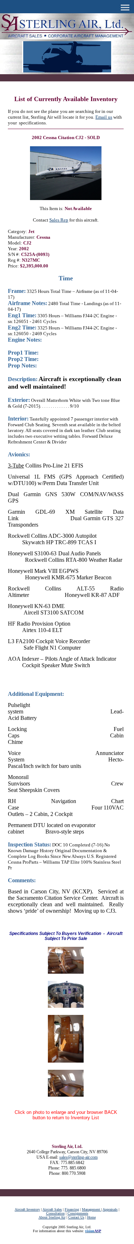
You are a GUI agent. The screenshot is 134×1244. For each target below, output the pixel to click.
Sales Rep (58, 220)
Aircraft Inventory (27, 1209)
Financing (72, 1209)
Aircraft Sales (52, 1209)
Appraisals (110, 1209)
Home (91, 1217)
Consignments (78, 1213)
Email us (103, 117)
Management (91, 1209)
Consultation (55, 1213)
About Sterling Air (52, 1217)
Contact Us (76, 1217)
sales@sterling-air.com (78, 1157)
